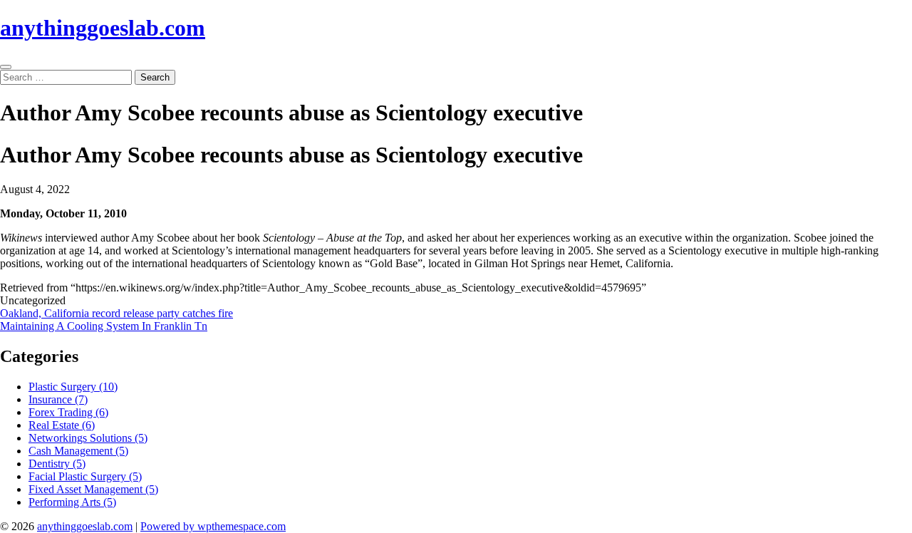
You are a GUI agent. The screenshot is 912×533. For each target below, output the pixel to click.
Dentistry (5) (57, 463)
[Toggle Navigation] (5, 67)
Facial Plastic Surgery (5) (85, 476)
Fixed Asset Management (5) (93, 489)
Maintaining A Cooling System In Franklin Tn (103, 326)
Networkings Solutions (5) (87, 438)
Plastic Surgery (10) (73, 387)
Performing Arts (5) (72, 502)
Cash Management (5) (78, 451)
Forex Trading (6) (68, 412)
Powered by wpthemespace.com (213, 526)
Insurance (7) (58, 399)
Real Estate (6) (61, 425)
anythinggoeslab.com (102, 28)
